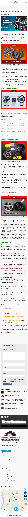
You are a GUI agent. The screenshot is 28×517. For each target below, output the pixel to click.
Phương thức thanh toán (7, 468)
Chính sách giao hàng (6, 470)
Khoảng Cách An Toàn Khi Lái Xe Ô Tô (12, 395)
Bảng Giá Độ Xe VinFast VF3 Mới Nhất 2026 (13, 403)
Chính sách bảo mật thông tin (8, 476)
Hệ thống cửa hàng (6, 459)
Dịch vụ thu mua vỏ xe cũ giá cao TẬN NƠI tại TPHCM (15, 391)
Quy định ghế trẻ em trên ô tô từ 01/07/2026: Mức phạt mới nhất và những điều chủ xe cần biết (14, 400)
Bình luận (5, 351)
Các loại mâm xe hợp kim (11, 312)
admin (12, 14)
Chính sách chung (5, 466)
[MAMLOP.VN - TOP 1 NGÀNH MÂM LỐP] (15, 2)
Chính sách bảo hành (6, 472)
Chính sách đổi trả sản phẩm (8, 474)
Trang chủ (3, 8)
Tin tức (7, 8)
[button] (1, 2)
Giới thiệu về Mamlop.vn (7, 457)
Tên (4, 362)
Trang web (5, 373)
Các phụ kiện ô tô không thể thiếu (13, 320)
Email (4, 367)
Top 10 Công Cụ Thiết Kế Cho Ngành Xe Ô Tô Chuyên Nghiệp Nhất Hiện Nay (14, 408)
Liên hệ (3, 461)
